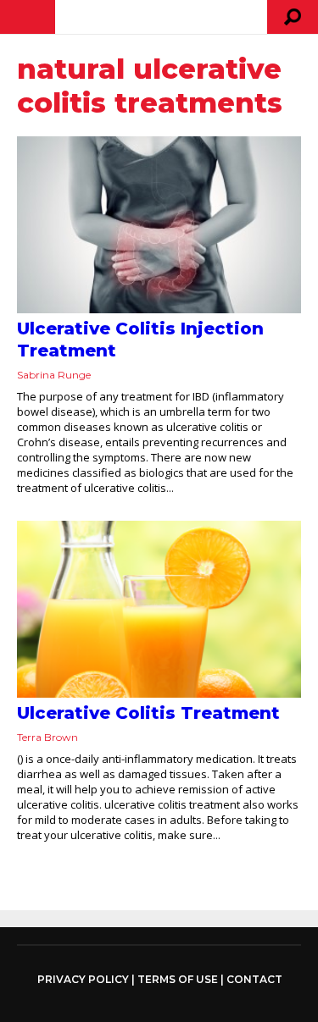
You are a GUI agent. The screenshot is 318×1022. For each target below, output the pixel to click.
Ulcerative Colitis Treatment (148, 713)
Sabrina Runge (54, 374)
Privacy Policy (83, 980)
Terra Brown (47, 737)
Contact (254, 979)
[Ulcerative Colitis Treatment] (159, 609)
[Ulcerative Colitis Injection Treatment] (159, 224)
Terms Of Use (177, 979)
